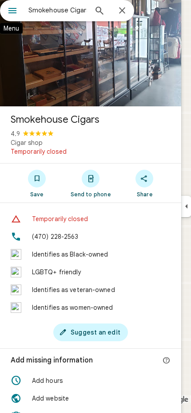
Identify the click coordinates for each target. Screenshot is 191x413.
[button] (90, 381)
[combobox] (57, 10)
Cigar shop (27, 143)
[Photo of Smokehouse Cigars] (90, 53)
